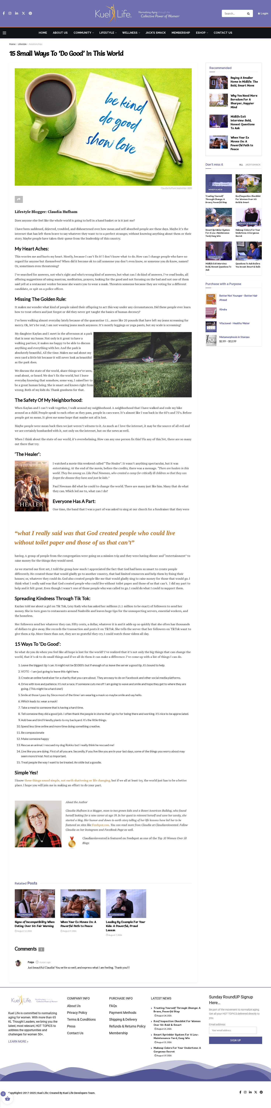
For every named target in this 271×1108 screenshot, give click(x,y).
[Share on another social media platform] (19, 199)
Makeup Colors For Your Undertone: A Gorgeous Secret (248, 232)
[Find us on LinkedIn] (16, 13)
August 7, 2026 (115, 935)
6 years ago (45, 962)
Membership (181, 32)
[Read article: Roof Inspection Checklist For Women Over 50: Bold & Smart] (249, 183)
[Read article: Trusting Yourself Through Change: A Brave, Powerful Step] (219, 183)
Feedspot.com (100, 825)
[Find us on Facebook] (4, 13)
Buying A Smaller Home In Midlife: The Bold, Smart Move (244, 81)
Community (82, 32)
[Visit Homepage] (135, 13)
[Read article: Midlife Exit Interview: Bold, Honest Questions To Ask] (218, 121)
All (241, 164)
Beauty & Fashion (248, 223)
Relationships (35, 44)
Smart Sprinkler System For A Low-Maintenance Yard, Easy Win (218, 232)
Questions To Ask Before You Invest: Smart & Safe (248, 265)
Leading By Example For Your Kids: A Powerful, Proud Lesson (125, 926)
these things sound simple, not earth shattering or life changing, (67, 780)
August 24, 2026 (164, 1015)
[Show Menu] (4, 33)
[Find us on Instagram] (9, 13)
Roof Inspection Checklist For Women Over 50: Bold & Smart (248, 199)
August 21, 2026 (164, 1029)
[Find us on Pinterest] (30, 13)
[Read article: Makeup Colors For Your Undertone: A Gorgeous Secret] (249, 217)
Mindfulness (215, 189)
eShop (201, 32)
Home (43, 32)
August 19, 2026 (164, 1055)
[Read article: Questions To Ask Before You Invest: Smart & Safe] (249, 251)
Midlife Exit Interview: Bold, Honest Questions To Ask (218, 266)
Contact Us (223, 32)
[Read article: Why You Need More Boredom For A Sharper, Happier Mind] (218, 100)
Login (264, 13)
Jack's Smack (253, 164)
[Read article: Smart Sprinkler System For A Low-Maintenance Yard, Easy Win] (219, 217)
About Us (60, 32)
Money (242, 257)
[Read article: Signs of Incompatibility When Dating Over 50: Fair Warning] (35, 903)
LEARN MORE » (18, 1041)
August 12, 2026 (24, 931)
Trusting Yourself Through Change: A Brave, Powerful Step (216, 199)
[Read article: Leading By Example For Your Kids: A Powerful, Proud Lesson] (126, 903)
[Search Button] (249, 13)
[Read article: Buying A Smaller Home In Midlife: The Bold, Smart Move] (218, 82)
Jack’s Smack (156, 32)
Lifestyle (106, 32)
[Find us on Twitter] (23, 13)
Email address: (217, 1024)
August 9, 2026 (69, 931)
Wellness (130, 32)
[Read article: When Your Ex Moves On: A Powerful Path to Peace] (80, 903)
